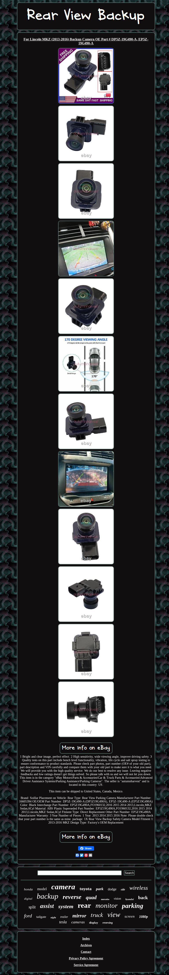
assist (47, 906)
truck (97, 914)
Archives (86, 945)
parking (132, 905)
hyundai (129, 899)
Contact (86, 951)
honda (28, 889)
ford (28, 916)
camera (63, 886)
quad (91, 897)
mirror (79, 916)
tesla (63, 922)
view (113, 915)
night (53, 917)
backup (47, 896)
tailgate (41, 917)
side (123, 889)
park (99, 889)
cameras (78, 922)
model (42, 889)
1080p (143, 917)
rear (84, 905)
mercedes (105, 899)
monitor (107, 905)
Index (86, 938)
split (32, 907)
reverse (72, 896)
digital (28, 898)
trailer (64, 917)
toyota (86, 888)
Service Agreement (86, 965)
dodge (112, 889)
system (65, 906)
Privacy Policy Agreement (86, 958)
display (93, 922)
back (143, 897)
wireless (138, 888)
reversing (108, 922)
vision (117, 898)
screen (130, 916)
